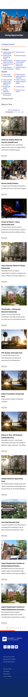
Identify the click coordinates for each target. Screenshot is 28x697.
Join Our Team (7, 669)
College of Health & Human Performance (8, 61)
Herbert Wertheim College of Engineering (8, 68)
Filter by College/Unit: (14, 110)
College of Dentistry (20, 74)
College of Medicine (7, 76)
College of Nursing (7, 79)
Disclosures (6, 674)
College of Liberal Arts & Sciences (8, 64)
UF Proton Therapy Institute (20, 90)
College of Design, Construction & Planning (7, 57)
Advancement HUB (8, 657)
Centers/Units (7, 98)
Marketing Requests (9, 662)
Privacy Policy (7, 676)
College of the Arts (20, 52)
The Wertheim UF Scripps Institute (7, 94)
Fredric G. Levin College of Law (19, 64)
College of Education (21, 55)
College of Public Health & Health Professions (7, 83)
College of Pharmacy (21, 79)
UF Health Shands (20, 86)
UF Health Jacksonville (6, 90)
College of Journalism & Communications (21, 61)
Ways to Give (6, 104)
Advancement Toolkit (9, 659)
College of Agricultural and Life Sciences (8, 52)
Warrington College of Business (21, 68)
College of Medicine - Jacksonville (21, 77)
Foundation (6, 671)
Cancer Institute (7, 74)
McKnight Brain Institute (6, 87)
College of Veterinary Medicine (21, 82)
